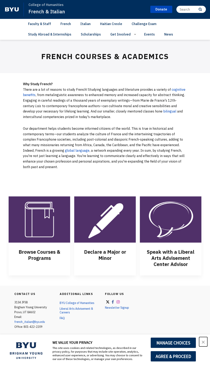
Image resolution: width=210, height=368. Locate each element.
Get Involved (120, 34)
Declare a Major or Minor (105, 255)
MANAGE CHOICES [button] (173, 343)
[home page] (12, 9)
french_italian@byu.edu (29, 322)
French (65, 24)
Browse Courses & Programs (39, 255)
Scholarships (91, 34)
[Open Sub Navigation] (135, 34)
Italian (85, 24)
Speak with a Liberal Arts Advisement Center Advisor (170, 258)
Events (149, 34)
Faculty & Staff (39, 24)
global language (77, 150)
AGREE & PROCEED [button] (173, 356)
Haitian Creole (111, 24)
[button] (203, 341)
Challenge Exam (144, 24)
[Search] (200, 9)
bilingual (169, 111)
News (168, 34)
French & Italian (47, 11)
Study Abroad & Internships (49, 34)
